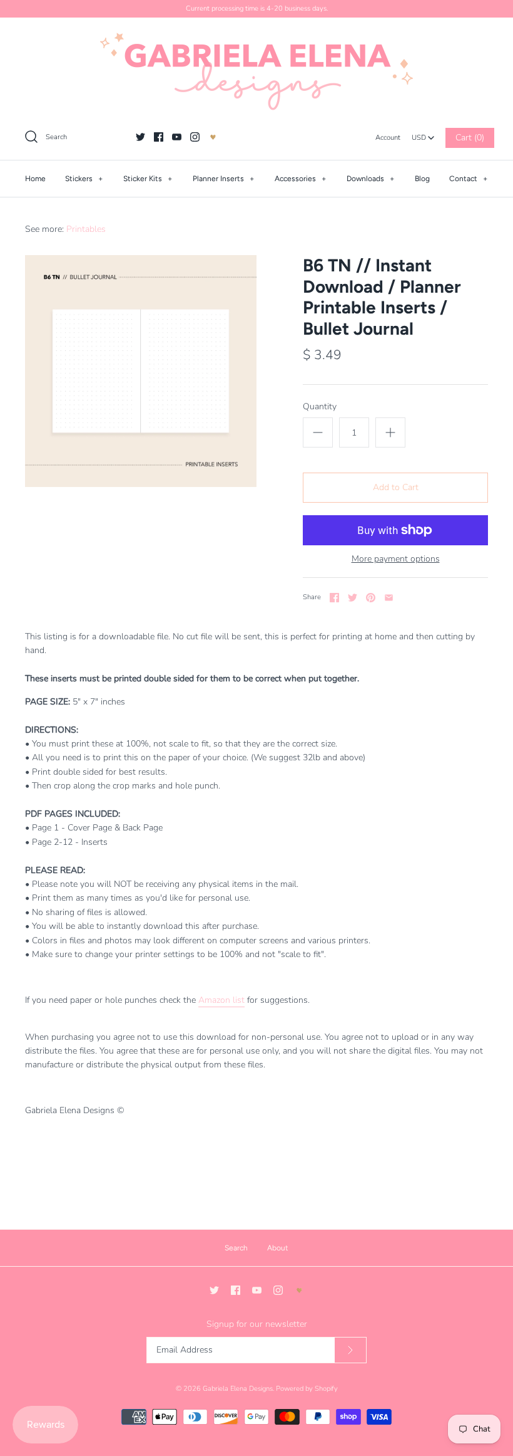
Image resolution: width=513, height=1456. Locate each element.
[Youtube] (176, 137)
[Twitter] (140, 137)
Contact (468, 178)
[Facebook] (158, 137)
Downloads (371, 178)
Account (387, 137)
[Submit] (350, 1350)
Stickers (84, 178)
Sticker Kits (148, 178)
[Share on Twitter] (352, 597)
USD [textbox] (423, 134)
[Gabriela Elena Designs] (256, 71)
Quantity (320, 406)
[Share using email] (389, 597)
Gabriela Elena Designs (238, 1388)
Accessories (301, 178)
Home (35, 178)
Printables (86, 229)
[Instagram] (195, 137)
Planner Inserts (224, 178)
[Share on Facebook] (334, 597)
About (277, 1248)
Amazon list (221, 1000)
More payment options (396, 559)
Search (236, 1248)
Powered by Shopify (307, 1388)
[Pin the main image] (370, 597)
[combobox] (423, 134)
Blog (422, 178)
